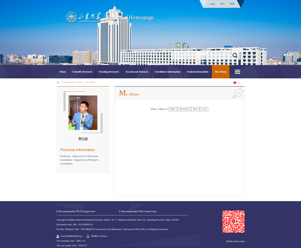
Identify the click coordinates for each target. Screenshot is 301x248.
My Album (220, 71)
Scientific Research (82, 71)
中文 (232, 4)
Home (63, 71)
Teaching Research (109, 71)
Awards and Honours (136, 71)
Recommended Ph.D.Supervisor (77, 211)
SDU (222, 4)
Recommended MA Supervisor (139, 211)
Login (212, 4)
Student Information (198, 71)
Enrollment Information (167, 71)
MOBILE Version (99, 236)
